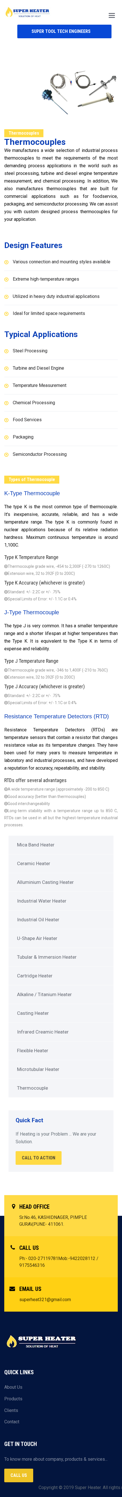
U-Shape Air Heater (37, 938)
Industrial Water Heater (41, 901)
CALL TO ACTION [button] (38, 1158)
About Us (13, 1387)
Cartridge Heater (34, 976)
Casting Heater (33, 1013)
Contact (11, 1421)
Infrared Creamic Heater (43, 1032)
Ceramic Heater (33, 863)
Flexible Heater (32, 1050)
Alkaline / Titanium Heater (44, 994)
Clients (11, 1410)
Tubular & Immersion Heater (47, 957)
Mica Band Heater (35, 845)
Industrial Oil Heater (38, 919)
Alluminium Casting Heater (45, 882)
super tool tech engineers (61, 31)
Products (13, 1398)
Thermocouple (32, 1088)
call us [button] (18, 1475)
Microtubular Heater (38, 1069)
